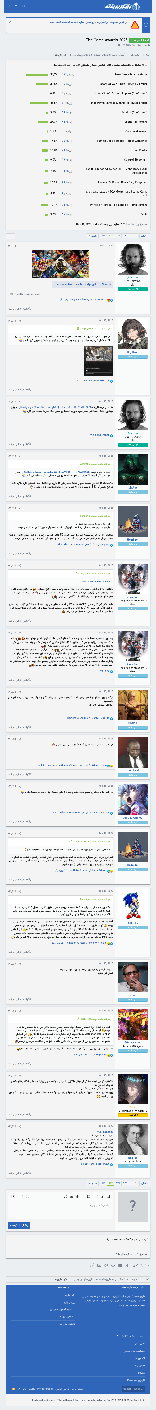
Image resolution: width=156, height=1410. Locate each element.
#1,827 (12, 964)
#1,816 (12, 321)
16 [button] (67, 160)
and (93, 380)
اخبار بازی (70, 1295)
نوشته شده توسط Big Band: (95, 574)
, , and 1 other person (82, 544)
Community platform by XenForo (110, 1400)
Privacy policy (45, 1389)
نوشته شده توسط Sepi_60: (95, 329)
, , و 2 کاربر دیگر (81, 870)
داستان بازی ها (67, 1324)
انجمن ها (140, 1358)
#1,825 (12, 834)
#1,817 (12, 402)
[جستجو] (9, 6)
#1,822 (12, 692)
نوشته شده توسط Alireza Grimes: (91, 842)
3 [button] (66, 131)
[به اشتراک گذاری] (15, 246)
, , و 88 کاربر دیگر (83, 300)
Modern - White (132, 1389)
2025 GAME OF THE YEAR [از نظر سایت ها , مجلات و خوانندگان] (54, 407)
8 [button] (66, 194)
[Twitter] (18, 1400)
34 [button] (67, 205)
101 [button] (68, 75)
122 (111, 236)
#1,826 (12, 891)
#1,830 (12, 1126)
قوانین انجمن (62, 1389)
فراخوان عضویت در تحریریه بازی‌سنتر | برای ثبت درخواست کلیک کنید (88, 22)
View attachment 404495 (95, 582)
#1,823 (12, 739)
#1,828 (12, 1011)
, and (88, 718)
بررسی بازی (69, 1302)
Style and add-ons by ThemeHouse (52, 1400)
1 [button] (66, 94)
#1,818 (12, 456)
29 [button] (67, 150)
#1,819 (12, 508)
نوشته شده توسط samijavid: (95, 516)
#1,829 (12, 1076)
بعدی (94, 236)
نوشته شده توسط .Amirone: (95, 464)
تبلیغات (141, 1373)
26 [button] (67, 141)
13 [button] (67, 171)
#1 (9, 246)
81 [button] (67, 103)
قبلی (143, 236)
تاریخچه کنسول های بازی (62, 1310)
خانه (24, 1389)
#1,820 (12, 566)
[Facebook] (30, 1400)
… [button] (131, 236)
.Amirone (142, 45)
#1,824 (12, 786)
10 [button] (67, 112)
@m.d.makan (105, 1132)
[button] (146, 6)
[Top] (18, 1389)
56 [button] (67, 84)
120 (125, 236)
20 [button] (67, 182)
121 (118, 236)
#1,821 (12, 633)
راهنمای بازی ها (67, 1317)
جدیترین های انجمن (134, 1351)
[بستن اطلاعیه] (10, 22)
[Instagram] (24, 1400)
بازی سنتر (140, 1344)
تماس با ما (139, 1366)
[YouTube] (13, 1400)
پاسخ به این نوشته (18, 309)
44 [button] (67, 122)
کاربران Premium (136, 1380)
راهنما (32, 1389)
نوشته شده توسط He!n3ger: (95, 899)
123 (103, 236)
